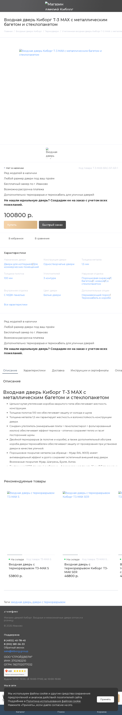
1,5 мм (85, 264)
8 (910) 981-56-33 (14, 644)
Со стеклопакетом (95, 282)
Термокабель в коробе (96, 297)
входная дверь (21, 602)
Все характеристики (15, 304)
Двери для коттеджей (18, 264)
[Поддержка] (116, 6)
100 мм (8, 278)
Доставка (58, 370)
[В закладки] (53, 491)
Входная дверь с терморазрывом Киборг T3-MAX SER (86, 568)
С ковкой (99, 280)
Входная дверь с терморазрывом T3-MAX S (29, 566)
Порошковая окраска (95, 278)
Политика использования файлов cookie (53, 701)
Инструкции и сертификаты (90, 370)
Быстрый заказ (52, 224)
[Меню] (6, 6)
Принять (105, 699)
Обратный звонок (14, 647)
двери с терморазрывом (48, 602)
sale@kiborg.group (16, 651)
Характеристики (35, 370)
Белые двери (52, 294)
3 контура (50, 278)
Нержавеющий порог (96, 294)
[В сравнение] (48, 491)
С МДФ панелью (14, 294)
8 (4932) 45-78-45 (15, 640)
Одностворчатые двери (59, 264)
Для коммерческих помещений (21, 265)
